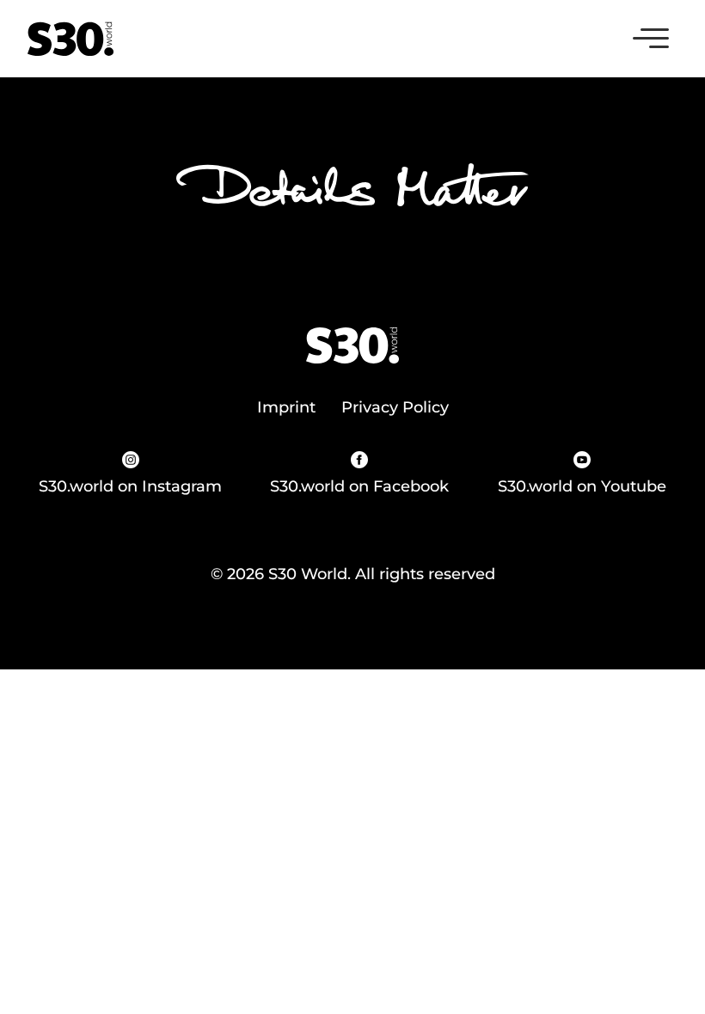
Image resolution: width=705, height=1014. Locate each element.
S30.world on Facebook (359, 486)
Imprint (286, 407)
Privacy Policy (395, 407)
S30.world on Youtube (582, 486)
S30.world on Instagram (130, 486)
